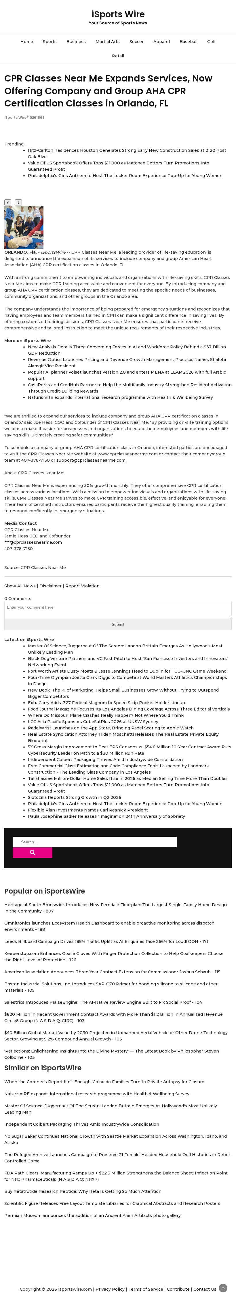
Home (26, 41)
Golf (211, 41)
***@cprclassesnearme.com (33, 542)
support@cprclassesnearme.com (90, 460)
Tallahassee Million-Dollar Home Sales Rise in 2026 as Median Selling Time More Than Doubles (128, 778)
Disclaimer (50, 586)
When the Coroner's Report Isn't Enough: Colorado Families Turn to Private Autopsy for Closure (104, 1081)
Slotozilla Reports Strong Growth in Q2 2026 (74, 797)
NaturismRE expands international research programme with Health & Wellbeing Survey (120, 397)
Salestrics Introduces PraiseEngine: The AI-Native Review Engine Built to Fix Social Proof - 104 (103, 1002)
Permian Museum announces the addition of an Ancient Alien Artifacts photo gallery (92, 1215)
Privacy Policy (110, 1289)
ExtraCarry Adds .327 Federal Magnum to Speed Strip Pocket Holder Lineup (106, 702)
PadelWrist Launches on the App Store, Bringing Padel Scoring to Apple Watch (111, 728)
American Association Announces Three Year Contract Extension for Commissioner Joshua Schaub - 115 (112, 971)
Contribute (178, 1289)
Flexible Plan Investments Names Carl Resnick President (88, 810)
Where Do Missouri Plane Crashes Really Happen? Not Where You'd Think (106, 715)
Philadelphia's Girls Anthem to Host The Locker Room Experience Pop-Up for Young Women (125, 175)
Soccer (137, 41)
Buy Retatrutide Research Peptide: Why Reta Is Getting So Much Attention (82, 1191)
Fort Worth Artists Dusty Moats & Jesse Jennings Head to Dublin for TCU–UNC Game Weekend (127, 671)
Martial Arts (108, 41)
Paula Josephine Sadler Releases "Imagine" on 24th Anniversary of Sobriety (106, 816)
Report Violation (82, 586)
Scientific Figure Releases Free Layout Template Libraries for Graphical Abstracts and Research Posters (112, 1203)
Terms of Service (145, 1289)
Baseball (188, 41)
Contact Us (204, 1289)
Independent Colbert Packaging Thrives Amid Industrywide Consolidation (105, 759)
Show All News (20, 586)
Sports (50, 41)
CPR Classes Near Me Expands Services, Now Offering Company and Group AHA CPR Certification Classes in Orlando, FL (108, 90)
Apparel (161, 41)
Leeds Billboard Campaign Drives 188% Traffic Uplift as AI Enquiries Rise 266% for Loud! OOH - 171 (106, 941)
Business (76, 41)
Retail (118, 56)
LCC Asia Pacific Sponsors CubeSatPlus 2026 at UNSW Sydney (93, 721)
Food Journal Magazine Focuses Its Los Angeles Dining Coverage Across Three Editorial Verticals (129, 709)
